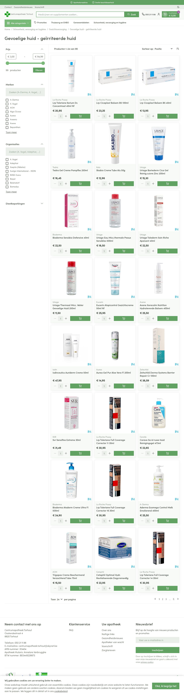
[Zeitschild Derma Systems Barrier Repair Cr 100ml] (158, 345)
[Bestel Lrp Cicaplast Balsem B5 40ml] (167, 116)
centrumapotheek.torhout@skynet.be (38, 645)
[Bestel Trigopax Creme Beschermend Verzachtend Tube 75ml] (80, 588)
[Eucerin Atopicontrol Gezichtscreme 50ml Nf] (115, 278)
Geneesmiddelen (81, 22)
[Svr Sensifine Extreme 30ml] (71, 413)
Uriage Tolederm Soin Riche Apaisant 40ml (154, 239)
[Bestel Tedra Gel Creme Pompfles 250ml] (80, 183)
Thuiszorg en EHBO (60, 22)
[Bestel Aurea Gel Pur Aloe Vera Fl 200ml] (124, 386)
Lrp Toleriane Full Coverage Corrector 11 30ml (110, 441)
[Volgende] (177, 599)
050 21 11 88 (20, 642)
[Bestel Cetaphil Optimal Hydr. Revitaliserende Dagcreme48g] (124, 588)
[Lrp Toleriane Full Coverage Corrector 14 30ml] (158, 548)
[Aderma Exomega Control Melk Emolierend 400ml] (158, 480)
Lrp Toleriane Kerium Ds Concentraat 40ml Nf (65, 104)
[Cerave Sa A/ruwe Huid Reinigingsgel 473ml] (158, 413)
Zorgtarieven (108, 650)
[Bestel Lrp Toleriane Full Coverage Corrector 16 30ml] (124, 520)
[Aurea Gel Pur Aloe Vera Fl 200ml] (115, 345)
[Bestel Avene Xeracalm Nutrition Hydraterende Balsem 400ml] (167, 318)
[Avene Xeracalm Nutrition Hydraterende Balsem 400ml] (158, 278)
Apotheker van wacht (113, 642)
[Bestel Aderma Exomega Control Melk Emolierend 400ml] (167, 520)
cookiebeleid (61, 691)
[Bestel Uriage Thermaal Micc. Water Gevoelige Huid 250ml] (80, 318)
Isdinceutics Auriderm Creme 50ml (71, 372)
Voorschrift (39, 7)
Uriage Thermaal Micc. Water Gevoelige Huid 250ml (68, 306)
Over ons (106, 630)
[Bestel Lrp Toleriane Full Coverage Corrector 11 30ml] (124, 453)
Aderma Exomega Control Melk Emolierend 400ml (156, 509)
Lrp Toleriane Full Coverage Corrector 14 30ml (154, 576)
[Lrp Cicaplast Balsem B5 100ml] (115, 75)
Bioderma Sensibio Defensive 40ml (71, 237)
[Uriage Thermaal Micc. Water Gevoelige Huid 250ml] (71, 278)
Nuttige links (108, 634)
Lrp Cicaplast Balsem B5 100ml (112, 102)
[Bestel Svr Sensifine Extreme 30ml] (80, 453)
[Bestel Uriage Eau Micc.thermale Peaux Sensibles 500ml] (124, 251)
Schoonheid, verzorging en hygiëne (110, 22)
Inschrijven (157, 650)
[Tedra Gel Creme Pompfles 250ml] (71, 143)
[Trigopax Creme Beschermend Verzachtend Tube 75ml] (71, 548)
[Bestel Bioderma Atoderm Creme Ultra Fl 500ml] (80, 520)
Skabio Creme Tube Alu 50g (110, 170)
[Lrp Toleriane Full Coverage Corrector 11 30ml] (115, 413)
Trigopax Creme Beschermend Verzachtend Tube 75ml (69, 576)
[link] (156, 599)
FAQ (71, 630)
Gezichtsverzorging (58, 29)
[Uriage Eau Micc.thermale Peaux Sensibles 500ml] (115, 210)
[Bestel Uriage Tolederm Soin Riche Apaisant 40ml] (167, 251)
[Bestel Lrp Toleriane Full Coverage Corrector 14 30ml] (167, 588)
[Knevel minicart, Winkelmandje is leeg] (165, 14)
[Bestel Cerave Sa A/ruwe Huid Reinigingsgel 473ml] (167, 453)
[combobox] (80, 14)
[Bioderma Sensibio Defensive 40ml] (71, 210)
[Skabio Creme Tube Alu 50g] (115, 143)
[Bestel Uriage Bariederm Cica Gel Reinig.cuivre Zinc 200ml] (167, 183)
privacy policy (147, 662)
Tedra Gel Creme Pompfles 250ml (70, 170)
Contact (8, 7)
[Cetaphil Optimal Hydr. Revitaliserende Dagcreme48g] (115, 548)
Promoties (42, 22)
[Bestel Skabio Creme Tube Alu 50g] (124, 183)
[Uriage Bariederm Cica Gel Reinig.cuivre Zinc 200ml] (158, 143)
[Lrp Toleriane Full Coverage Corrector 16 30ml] (115, 480)
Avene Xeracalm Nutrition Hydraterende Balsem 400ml (155, 306)
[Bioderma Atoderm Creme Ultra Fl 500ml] (71, 480)
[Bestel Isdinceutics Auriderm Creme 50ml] (80, 386)
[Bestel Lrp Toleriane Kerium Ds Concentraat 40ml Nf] (80, 116)
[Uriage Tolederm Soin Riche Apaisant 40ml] (158, 210)
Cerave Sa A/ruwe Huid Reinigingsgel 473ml (152, 441)
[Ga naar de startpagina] (19, 14)
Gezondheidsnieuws (23, 7)
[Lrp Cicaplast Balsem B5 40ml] (158, 75)
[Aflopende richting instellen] (177, 48)
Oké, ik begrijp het (165, 686)
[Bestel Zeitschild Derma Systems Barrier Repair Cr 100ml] (167, 386)
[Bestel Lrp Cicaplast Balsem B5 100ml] (124, 116)
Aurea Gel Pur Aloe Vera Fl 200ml (113, 372)
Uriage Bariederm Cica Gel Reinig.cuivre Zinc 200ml (154, 172)
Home (7, 29)
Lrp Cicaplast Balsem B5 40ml (155, 102)
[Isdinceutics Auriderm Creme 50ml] (71, 345)
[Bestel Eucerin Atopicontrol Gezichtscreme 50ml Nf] (124, 318)
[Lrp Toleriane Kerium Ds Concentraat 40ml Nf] (71, 75)
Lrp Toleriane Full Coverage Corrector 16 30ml (110, 509)
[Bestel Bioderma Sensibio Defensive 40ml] (80, 251)
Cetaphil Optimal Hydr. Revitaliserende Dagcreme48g (112, 576)
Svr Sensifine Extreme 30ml (67, 439)
